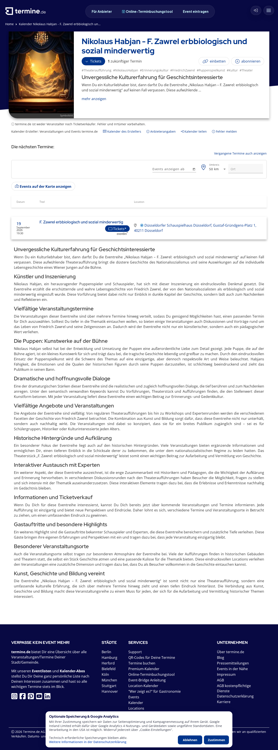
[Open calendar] (194, 169)
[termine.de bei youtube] (40, 697)
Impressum (226, 674)
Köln (105, 674)
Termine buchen (141, 663)
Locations (136, 708)
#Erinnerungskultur (154, 70)
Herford (108, 663)
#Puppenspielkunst (211, 70)
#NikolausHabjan (125, 70)
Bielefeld (109, 668)
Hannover (110, 691)
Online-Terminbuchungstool (149, 11)
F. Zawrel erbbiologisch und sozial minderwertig (81, 221)
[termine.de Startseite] (27, 12)
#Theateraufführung (96, 70)
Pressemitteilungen (233, 663)
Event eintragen (195, 11)
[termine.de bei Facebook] (24, 697)
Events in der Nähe (232, 668)
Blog (220, 657)
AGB (220, 680)
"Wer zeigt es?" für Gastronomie (154, 691)
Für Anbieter (102, 11)
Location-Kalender (143, 685)
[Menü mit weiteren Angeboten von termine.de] (268, 10)
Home (9, 24)
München (109, 680)
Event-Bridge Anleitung (147, 680)
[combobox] (218, 169)
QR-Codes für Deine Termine (151, 657)
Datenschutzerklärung (235, 696)
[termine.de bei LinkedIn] (48, 697)
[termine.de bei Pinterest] (32, 697)
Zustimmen (216, 740)
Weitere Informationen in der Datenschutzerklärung (87, 742)
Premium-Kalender (143, 668)
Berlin (106, 651)
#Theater (246, 70)
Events (133, 697)
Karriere (223, 701)
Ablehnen (190, 740)
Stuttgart (109, 685)
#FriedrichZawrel (182, 70)
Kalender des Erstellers (123, 131)
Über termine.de (230, 651)
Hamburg (109, 657)
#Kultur (232, 70)
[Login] (256, 10)
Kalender (135, 702)
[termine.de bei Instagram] (15, 697)
